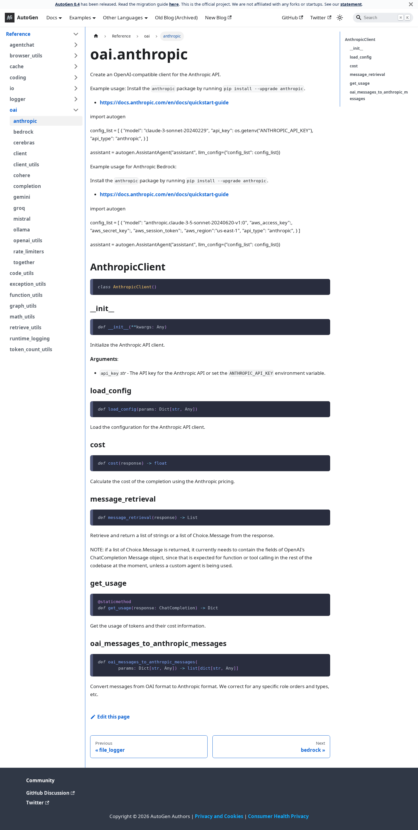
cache (17, 66)
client (20, 153)
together (24, 262)
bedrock (23, 132)
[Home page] (96, 36)
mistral (21, 219)
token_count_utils (31, 349)
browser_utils (26, 55)
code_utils (22, 273)
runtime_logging (30, 338)
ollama (21, 229)
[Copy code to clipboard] (323, 286)
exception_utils (28, 284)
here (174, 4)
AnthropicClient (360, 39)
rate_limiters (28, 251)
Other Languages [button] (123, 17)
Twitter (318, 17)
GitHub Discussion (47, 793)
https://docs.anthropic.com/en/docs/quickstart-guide (164, 102)
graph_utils (23, 306)
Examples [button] (80, 17)
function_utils (26, 295)
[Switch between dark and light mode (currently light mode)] (340, 17)
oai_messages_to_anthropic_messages (379, 95)
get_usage (360, 83)
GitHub (290, 17)
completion (27, 186)
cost (354, 66)
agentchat (22, 45)
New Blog (215, 17)
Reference (18, 34)
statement (351, 4)
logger (18, 99)
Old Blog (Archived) (176, 17)
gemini (21, 197)
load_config (361, 57)
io (12, 88)
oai (13, 110)
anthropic (25, 121)
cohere (21, 175)
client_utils (26, 164)
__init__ (356, 48)
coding (18, 77)
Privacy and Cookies (219, 816)
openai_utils (27, 240)
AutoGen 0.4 (67, 4)
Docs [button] (51, 17)
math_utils (22, 316)
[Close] (411, 4)
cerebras (23, 142)
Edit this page (113, 716)
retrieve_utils (25, 327)
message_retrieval (367, 74)
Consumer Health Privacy (278, 816)
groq (19, 208)
